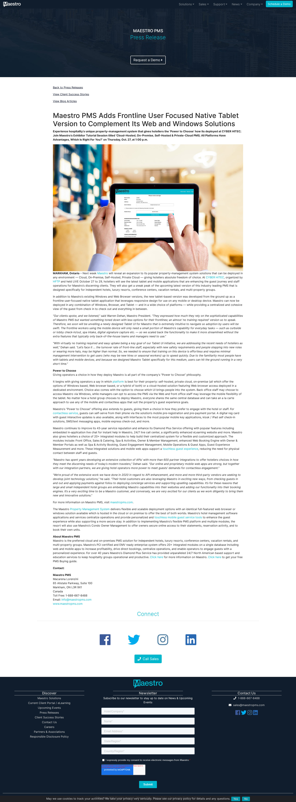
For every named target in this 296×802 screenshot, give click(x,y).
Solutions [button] (185, 4)
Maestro (102, 273)
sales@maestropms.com (249, 705)
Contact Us (49, 722)
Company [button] (253, 4)
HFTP (56, 281)
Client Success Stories (49, 717)
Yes (235, 798)
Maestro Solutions (49, 698)
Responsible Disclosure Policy (49, 736)
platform (118, 381)
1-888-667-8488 (249, 698)
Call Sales (151, 659)
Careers (49, 727)
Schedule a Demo (279, 4)
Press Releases (49, 712)
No (246, 798)
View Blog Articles (65, 101)
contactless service (65, 413)
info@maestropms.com (76, 599)
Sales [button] (202, 4)
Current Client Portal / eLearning (49, 703)
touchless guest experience (180, 448)
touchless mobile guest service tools (178, 517)
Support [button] (219, 4)
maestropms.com (121, 502)
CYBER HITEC (215, 277)
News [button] (236, 4)
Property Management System (90, 509)
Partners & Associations (49, 731)
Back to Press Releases (68, 87)
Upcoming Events (49, 707)
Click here (156, 557)
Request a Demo (147, 60)
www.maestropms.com (68, 603)
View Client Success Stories (71, 94)
